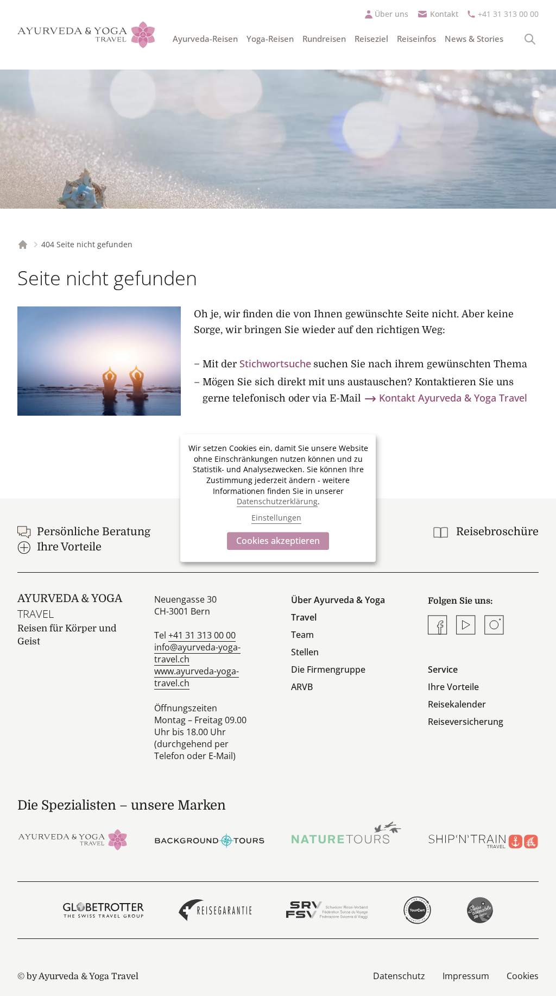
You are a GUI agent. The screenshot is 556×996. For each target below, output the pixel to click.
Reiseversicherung (465, 722)
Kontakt (444, 14)
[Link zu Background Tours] (209, 839)
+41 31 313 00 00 (508, 14)
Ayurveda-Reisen (205, 38)
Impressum (466, 976)
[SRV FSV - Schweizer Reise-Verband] (326, 910)
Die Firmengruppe (328, 669)
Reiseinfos (416, 38)
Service (443, 669)
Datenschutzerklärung (277, 501)
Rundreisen (324, 38)
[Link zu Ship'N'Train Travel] (483, 839)
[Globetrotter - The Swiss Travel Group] (103, 910)
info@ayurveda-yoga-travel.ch (197, 653)
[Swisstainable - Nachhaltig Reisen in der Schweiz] (480, 910)
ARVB (302, 687)
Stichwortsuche (275, 363)
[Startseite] (86, 35)
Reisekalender (457, 704)
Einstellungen (276, 518)
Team (302, 635)
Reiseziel (371, 38)
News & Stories (474, 38)
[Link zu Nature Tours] (346, 832)
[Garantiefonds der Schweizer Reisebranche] (215, 910)
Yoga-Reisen (270, 38)
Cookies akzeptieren (278, 541)
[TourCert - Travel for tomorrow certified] (417, 910)
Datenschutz (399, 976)
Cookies (523, 976)
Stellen (305, 652)
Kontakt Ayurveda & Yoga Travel (453, 397)
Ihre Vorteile (453, 687)
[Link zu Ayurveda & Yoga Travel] (72, 839)
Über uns (391, 14)
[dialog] (278, 498)
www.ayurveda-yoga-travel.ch (196, 677)
